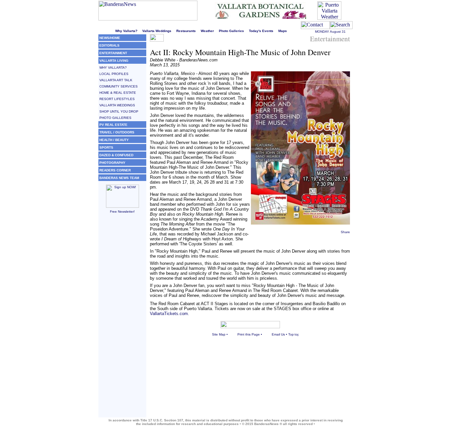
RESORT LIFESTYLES (117, 99)
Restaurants (186, 31)
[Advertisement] (122, 318)
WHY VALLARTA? (113, 67)
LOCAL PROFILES (113, 74)
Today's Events (261, 31)
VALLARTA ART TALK (115, 80)
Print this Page (248, 334)
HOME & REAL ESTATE (117, 92)
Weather (207, 31)
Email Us (278, 334)
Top (291, 334)
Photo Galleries (231, 31)
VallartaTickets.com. (169, 313)
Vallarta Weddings (156, 31)
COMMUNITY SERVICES (118, 86)
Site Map (219, 334)
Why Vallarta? (126, 31)
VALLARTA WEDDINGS (117, 105)
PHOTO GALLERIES (115, 118)
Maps (282, 31)
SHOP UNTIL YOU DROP (118, 111)
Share (345, 232)
